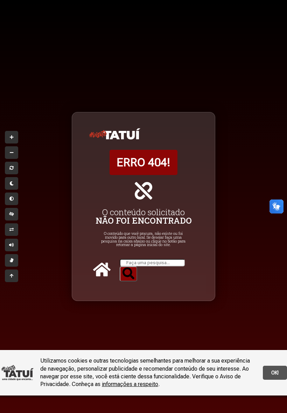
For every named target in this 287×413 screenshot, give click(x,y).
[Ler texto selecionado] (11, 245)
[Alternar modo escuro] (11, 183)
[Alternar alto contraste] (11, 214)
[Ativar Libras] (11, 260)
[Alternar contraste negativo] (11, 229)
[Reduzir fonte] (11, 152)
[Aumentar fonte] (11, 137)
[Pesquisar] (128, 273)
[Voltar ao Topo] (11, 276)
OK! (275, 373)
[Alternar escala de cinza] (11, 198)
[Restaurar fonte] (11, 168)
